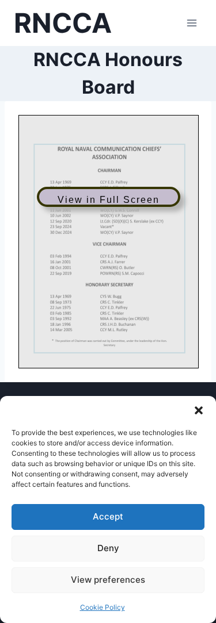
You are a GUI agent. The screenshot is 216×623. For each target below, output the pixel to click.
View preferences (108, 579)
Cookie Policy (102, 607)
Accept (108, 516)
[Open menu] (191, 23)
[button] (198, 410)
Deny (108, 548)
